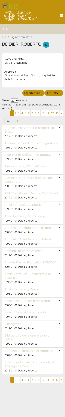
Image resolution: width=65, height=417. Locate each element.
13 (57, 113)
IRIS (4, 37)
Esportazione (32, 93)
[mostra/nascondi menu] (61, 15)
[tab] (8, 120)
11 (47, 113)
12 (52, 113)
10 (42, 113)
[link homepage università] (21, 15)
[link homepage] (11, 5)
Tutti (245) (53, 93)
